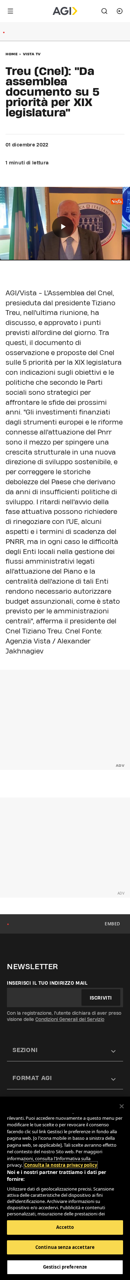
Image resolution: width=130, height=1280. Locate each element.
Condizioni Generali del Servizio (69, 1019)
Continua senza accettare (65, 1247)
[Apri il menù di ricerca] (104, 11)
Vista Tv (32, 53)
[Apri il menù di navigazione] (10, 11)
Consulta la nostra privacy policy (60, 1165)
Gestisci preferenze (65, 1267)
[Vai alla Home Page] (65, 11)
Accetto (65, 1227)
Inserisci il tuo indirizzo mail (47, 983)
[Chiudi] (121, 1106)
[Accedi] (119, 11)
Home (12, 53)
